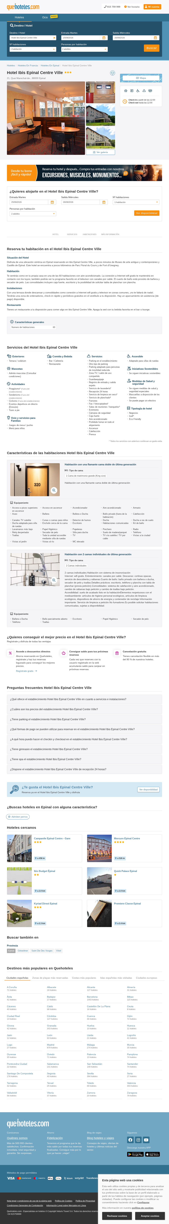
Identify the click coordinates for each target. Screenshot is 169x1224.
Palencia (91, 1054)
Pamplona (132, 1054)
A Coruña (12, 987)
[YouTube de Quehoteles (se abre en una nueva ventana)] (146, 1140)
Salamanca (53, 1064)
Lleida (90, 1035)
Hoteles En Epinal (50, 65)
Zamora (91, 1092)
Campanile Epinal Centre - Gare (52, 838)
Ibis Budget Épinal (44, 871)
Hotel (55, 234)
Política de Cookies (63, 1201)
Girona (10, 1025)
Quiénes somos (17, 1138)
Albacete (51, 987)
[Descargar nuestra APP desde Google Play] (135, 1154)
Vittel (58, 950)
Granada (51, 1025)
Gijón (130, 1016)
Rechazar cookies (117, 1216)
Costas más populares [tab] (84, 977)
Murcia (130, 1044)
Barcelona (92, 996)
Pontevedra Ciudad (17, 1064)
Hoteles (11, 65)
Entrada (69, 32)
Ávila (9, 996)
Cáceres (11, 1006)
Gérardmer (23, 950)
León (49, 1035)
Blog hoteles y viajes (100, 1138)
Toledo (90, 1083)
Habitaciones (89, 234)
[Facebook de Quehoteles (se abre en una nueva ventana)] (130, 1140)
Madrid (50, 1044)
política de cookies (142, 1208)
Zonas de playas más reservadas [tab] (50, 977)
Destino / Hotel (17, 32)
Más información (110, 234)
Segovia (51, 1073)
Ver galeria (102, 152)
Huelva (90, 1025)
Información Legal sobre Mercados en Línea (66, 1205)
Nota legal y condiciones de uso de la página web (29, 1201)
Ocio (45, 17)
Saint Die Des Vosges (42, 950)
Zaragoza (132, 1092)
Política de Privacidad (85, 1201)
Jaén (9, 1035)
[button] (152, 6)
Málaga (91, 1044)
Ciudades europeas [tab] (146, 977)
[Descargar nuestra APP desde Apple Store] (152, 1154)
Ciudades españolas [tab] (17, 977)
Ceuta (130, 1006)
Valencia (131, 1083)
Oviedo (50, 1054)
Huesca (131, 1025)
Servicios (72, 234)
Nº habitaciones (18, 44)
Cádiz (50, 1006)
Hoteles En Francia (28, 65)
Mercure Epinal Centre (127, 838)
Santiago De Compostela (20, 1073)
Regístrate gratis (24, 671)
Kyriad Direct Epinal (45, 903)
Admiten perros (20, 816)
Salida (121, 32)
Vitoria (50, 1092)
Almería (131, 987)
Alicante (91, 987)
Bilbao (130, 996)
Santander (132, 1064)
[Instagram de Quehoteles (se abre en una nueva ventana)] (138, 1140)
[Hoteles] (31, 6)
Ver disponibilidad (146, 213)
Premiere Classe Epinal (127, 903)
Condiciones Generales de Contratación (25, 1205)
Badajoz (51, 996)
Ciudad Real (13, 1016)
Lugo (9, 1044)
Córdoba (51, 1016)
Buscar (152, 48)
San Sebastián (94, 1064)
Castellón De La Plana (98, 1006)
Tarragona (12, 1083)
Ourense (11, 1054)
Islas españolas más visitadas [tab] (116, 977)
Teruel (50, 1083)
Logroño (131, 1035)
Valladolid (12, 1092)
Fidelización (55, 1138)
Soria (130, 1073)
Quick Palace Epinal (125, 871)
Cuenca (91, 1016)
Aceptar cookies (150, 1216)
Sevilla (90, 1073)
